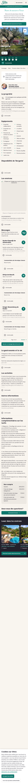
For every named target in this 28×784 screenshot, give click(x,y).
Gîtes (9, 68)
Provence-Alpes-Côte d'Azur (18, 68)
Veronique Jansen (14, 86)
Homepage (4, 68)
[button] (14, 196)
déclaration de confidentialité (9, 772)
